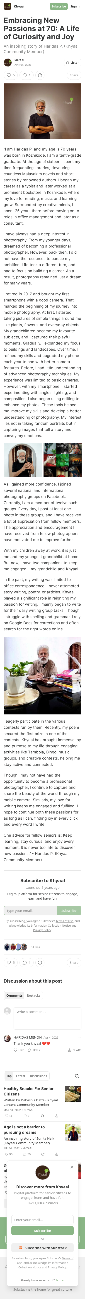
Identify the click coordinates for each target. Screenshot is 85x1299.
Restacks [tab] (33, 995)
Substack (20, 1289)
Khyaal (20, 60)
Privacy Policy (57, 1267)
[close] (71, 1167)
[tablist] (23, 995)
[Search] (76, 1075)
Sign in (75, 6)
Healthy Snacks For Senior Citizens (28, 1091)
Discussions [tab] (38, 1076)
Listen (75, 63)
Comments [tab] (14, 995)
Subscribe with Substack (46, 1248)
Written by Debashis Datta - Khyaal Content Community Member (31, 1102)
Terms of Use (64, 921)
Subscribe (59, 6)
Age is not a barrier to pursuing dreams (24, 1130)
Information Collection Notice (51, 925)
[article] (42, 1102)
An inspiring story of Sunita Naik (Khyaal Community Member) (29, 1140)
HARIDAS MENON (28, 1037)
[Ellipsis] (79, 1037)
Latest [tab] (20, 1076)
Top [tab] (9, 1076)
